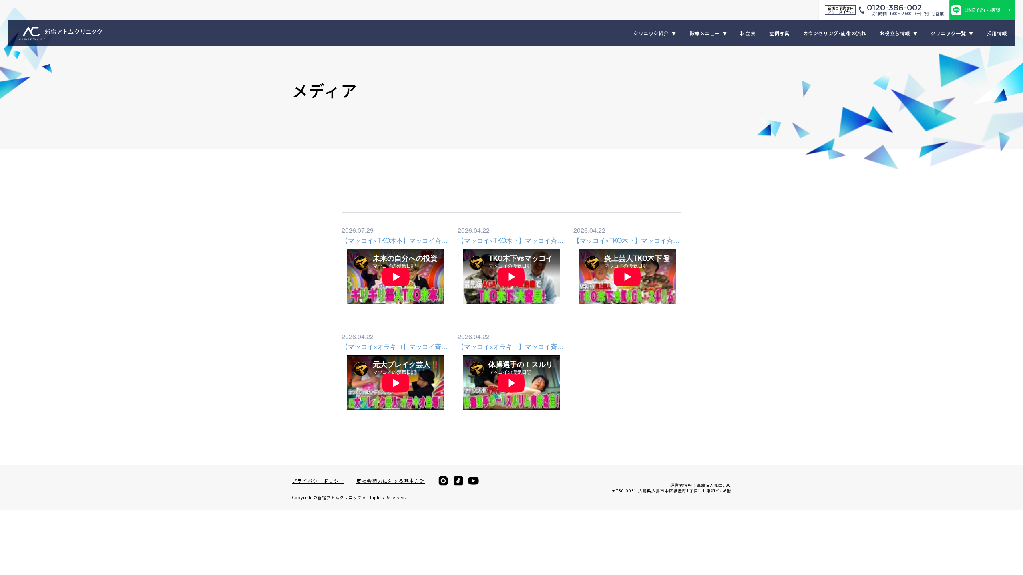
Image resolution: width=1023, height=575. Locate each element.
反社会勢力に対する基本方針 (390, 481)
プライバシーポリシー (318, 481)
